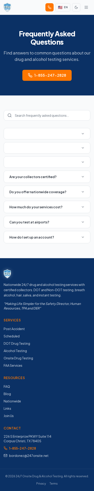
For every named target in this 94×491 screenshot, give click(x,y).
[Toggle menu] (86, 7)
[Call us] (49, 7)
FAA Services (13, 365)
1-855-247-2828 (50, 75)
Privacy (41, 483)
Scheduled (12, 336)
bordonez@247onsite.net (29, 455)
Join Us (9, 416)
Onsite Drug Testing (18, 358)
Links (7, 408)
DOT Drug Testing (17, 343)
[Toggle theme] (76, 7)
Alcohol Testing (15, 351)
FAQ (7, 386)
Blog (7, 394)
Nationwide (12, 401)
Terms (54, 483)
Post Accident (14, 329)
